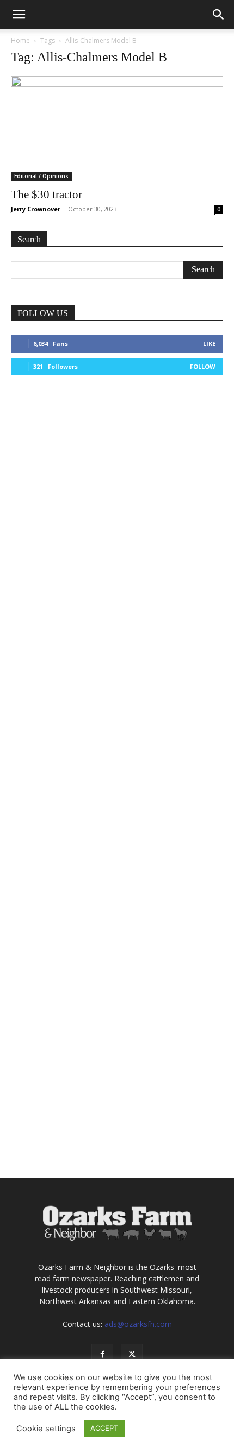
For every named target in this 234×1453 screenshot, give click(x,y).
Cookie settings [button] (46, 1428)
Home (20, 40)
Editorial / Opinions (41, 176)
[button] (18, 14)
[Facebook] (102, 1355)
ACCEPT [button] (104, 1428)
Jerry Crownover (35, 209)
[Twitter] (132, 1355)
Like (209, 343)
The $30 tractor (46, 194)
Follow (202, 366)
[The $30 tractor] (117, 128)
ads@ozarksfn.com (138, 1324)
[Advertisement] (117, 517)
